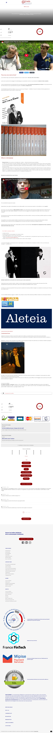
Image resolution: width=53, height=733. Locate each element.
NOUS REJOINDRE (8, 553)
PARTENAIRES (7, 554)
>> (29, 512)
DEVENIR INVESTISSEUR (9, 592)
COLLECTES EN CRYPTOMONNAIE (10, 568)
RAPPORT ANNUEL (8, 557)
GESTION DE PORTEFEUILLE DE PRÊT (11, 601)
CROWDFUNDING (8, 565)
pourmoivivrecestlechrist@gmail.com (12, 237)
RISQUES (6, 595)
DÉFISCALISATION (8, 586)
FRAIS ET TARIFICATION (8, 598)
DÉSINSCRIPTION (8, 719)
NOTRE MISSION (7, 550)
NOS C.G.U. (7, 710)
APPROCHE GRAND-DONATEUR (10, 571)
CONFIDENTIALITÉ (8, 713)
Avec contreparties (26, 472)
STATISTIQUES (8, 725)
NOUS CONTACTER (8, 594)
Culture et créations (26, 475)
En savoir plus (36, 731)
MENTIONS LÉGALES (8, 707)
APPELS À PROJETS (8, 567)
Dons (26, 469)
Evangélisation (26, 462)
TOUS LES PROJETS (8, 580)
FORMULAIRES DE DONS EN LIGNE (10, 569)
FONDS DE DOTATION (8, 556)
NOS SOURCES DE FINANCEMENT (10, 564)
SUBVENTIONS (7, 572)
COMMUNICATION (8, 575)
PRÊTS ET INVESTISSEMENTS (9, 573)
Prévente (26, 478)
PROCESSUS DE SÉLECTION (9, 599)
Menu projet (27, 6)
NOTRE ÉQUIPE (7, 552)
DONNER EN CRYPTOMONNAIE (10, 583)
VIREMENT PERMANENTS (9, 584)
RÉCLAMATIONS (8, 716)
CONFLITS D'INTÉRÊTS (9, 722)
